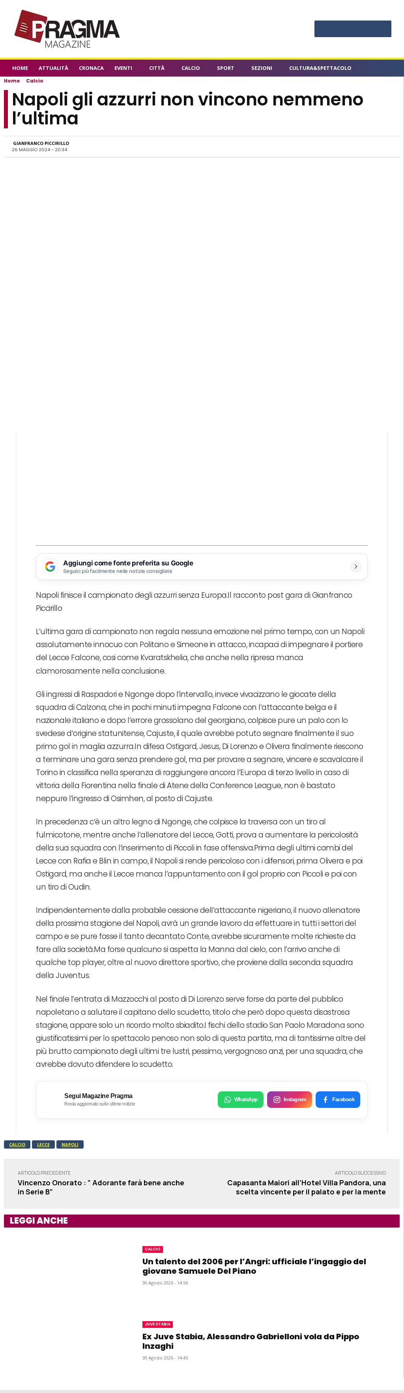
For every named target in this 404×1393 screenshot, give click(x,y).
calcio (17, 1144)
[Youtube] (382, 29)
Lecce (43, 1144)
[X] (367, 29)
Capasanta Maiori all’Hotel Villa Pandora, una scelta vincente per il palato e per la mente (306, 1187)
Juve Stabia (157, 1324)
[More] (383, 146)
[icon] (387, 69)
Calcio (34, 80)
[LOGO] (68, 29)
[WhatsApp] (310, 146)
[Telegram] (347, 146)
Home (12, 80)
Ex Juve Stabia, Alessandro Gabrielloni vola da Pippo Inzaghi (250, 1341)
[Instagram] (338, 29)
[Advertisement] (202, 486)
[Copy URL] (365, 146)
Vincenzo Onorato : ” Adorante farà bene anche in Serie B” (101, 1187)
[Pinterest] (353, 29)
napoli (70, 1144)
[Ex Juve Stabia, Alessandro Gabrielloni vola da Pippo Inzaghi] (63, 1340)
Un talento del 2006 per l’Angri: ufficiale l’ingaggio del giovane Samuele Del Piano (254, 1266)
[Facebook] (323, 29)
